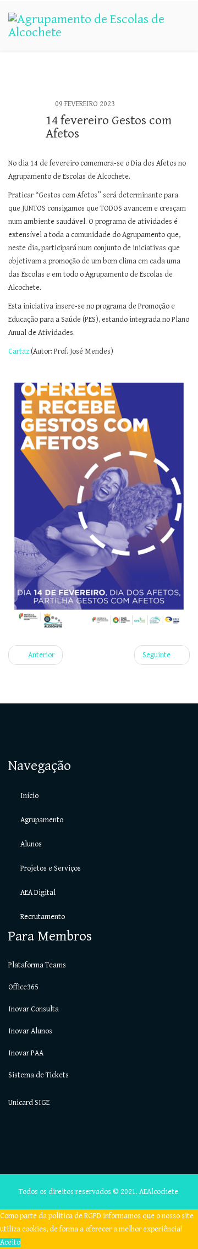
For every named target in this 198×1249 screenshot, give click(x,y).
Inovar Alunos (30, 1031)
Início (28, 795)
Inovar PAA (25, 1053)
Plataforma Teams (37, 965)
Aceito (10, 1242)
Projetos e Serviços (50, 868)
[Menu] (185, 74)
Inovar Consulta (33, 1009)
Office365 (23, 987)
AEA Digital (37, 892)
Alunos (30, 844)
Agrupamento (41, 820)
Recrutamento (42, 916)
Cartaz (19, 351)
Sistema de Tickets (38, 1075)
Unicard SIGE (29, 1102)
